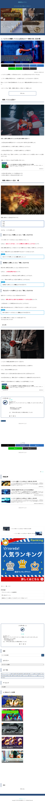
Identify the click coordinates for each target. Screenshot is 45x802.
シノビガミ (3, 420)
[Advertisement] (22, 432)
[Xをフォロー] (11, 416)
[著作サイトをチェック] (9, 416)
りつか (10, 399)
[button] (30, 68)
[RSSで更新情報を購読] (15, 416)
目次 (21, 93)
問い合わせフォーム (6, 595)
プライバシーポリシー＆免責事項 (9, 592)
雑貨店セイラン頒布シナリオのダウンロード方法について (14, 598)
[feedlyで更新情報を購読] (13, 416)
